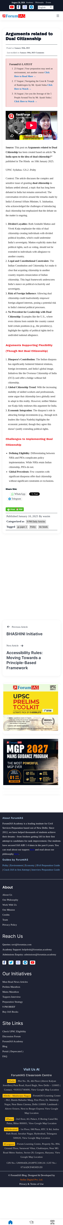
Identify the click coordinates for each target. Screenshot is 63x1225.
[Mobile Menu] (57, 16)
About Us (7, 895)
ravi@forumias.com (21, 944)
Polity (33, 527)
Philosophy (39, 2)
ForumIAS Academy (12, 1041)
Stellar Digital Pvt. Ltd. (31, 1179)
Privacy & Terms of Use (31, 1184)
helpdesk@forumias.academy (37, 949)
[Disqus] (31, 573)
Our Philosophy (10, 900)
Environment (16, 865)
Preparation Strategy (12, 1002)
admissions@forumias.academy (40, 954)
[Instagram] (18, 962)
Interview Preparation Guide (46, 869)
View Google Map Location (45, 1089)
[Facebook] (4, 962)
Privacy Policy (9, 924)
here (32, 849)
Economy (30, 865)
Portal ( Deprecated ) (12, 1051)
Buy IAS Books (10, 1012)
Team (5, 919)
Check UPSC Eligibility (14, 1031)
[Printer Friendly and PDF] (15, 509)
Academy (29, 2)
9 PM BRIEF (8, 1007)
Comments (40, 53)
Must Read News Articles (15, 982)
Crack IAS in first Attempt (17, 869)
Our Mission (8, 909)
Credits (6, 914)
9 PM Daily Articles (36, 521)
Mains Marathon (10, 992)
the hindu (43, 527)
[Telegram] (25, 962)
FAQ (4, 1056)
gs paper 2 (22, 527)
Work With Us (9, 905)
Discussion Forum (11, 1036)
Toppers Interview (11, 997)
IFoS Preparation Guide (48, 865)
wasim (46, 516)
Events (48, 2)
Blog (4, 1046)
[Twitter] (11, 962)
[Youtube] (32, 962)
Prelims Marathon (11, 987)
